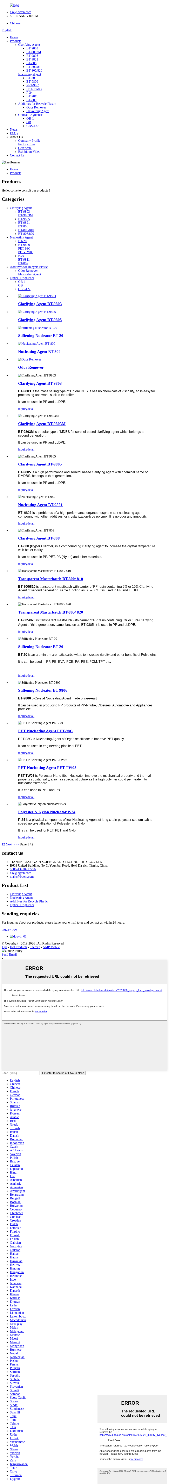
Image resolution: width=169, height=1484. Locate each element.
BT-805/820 (34, 70)
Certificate (25, 148)
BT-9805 (32, 55)
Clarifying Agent (29, 44)
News (14, 129)
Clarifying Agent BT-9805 (40, 320)
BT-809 (31, 100)
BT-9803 (32, 48)
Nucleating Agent (29, 74)
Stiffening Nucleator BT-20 (40, 335)
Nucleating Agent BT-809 (39, 351)
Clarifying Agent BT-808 (39, 538)
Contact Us (17, 155)
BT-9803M (33, 52)
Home (14, 37)
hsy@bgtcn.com (20, 12)
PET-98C (32, 85)
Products (15, 41)
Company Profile (29, 140)
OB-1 (30, 118)
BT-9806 (32, 81)
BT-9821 (32, 59)
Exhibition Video (29, 151)
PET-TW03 (34, 89)
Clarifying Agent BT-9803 (40, 304)
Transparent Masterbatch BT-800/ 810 (50, 579)
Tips (4, 947)
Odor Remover (36, 107)
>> (17, 844)
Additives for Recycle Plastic (37, 103)
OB (28, 122)
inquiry (22, 409)
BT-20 (30, 78)
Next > (10, 844)
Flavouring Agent (37, 111)
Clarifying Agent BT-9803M (42, 424)
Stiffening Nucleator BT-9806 (42, 690)
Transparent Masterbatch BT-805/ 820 (50, 612)
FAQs (14, 133)
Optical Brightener (30, 114)
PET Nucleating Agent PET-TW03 (47, 767)
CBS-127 (32, 126)
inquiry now (10, 929)
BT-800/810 (34, 66)
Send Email (9, 954)
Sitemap (35, 947)
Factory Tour (26, 144)
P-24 (29, 92)
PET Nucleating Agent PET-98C (45, 731)
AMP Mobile (51, 947)
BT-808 (31, 63)
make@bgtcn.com (22, 876)
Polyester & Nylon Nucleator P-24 (46, 812)
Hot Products (18, 947)
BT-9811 (32, 96)
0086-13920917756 (23, 869)
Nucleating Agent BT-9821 (40, 505)
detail (30, 409)
